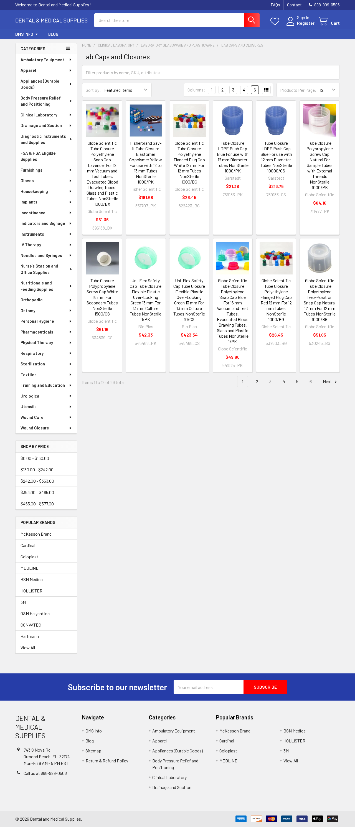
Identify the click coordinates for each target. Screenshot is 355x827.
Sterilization (33, 363)
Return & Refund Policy (107, 760)
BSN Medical (32, 579)
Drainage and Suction (41, 125)
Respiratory (32, 353)
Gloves (27, 180)
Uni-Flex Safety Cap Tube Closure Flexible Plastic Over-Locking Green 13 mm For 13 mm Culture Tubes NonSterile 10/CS (189, 300)
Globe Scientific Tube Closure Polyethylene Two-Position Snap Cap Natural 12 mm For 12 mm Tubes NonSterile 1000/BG (320, 300)
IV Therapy (31, 244)
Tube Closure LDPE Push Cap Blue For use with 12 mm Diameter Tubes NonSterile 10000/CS (276, 156)
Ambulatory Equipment (42, 59)
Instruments (32, 233)
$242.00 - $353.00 (37, 481)
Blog (53, 34)
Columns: (196, 89)
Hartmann (30, 636)
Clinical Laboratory (39, 114)
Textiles (29, 374)
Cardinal (28, 545)
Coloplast (29, 556)
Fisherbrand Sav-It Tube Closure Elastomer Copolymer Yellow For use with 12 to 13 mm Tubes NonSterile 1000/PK (145, 162)
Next (328, 381)
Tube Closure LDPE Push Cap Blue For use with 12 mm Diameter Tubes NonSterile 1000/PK (232, 156)
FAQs (275, 4)
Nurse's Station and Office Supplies (39, 269)
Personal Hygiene (37, 321)
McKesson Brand (36, 533)
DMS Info (24, 34)
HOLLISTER (31, 590)
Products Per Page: (298, 90)
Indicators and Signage (43, 223)
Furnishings (31, 169)
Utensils (29, 406)
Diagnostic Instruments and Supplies (43, 139)
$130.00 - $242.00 (37, 469)
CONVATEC (31, 624)
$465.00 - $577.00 (37, 503)
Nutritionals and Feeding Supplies (37, 286)
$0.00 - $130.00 (35, 458)
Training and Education (43, 385)
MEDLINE (30, 568)
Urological (30, 395)
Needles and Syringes (41, 255)
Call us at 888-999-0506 (45, 773)
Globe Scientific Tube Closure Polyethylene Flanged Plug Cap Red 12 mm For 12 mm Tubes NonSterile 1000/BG (276, 300)
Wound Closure (35, 427)
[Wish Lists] (276, 21)
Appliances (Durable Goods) (40, 84)
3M (23, 602)
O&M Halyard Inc (35, 613)
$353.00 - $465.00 (37, 492)
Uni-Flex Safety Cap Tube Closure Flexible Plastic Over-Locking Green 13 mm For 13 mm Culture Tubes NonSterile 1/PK (145, 300)
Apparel (28, 70)
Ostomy (28, 310)
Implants (29, 201)
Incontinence (33, 212)
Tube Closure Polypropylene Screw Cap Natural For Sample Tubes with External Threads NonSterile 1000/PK (319, 165)
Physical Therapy (37, 342)
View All (28, 647)
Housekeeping (34, 191)
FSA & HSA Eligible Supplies (38, 156)
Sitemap (93, 750)
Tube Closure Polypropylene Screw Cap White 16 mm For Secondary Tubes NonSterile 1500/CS (102, 297)
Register (306, 23)
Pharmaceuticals (37, 331)
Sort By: (93, 90)
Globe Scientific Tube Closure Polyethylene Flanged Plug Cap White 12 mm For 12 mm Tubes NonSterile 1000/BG (189, 162)
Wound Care (32, 417)
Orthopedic (31, 299)
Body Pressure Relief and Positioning (41, 101)
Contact (294, 4)
